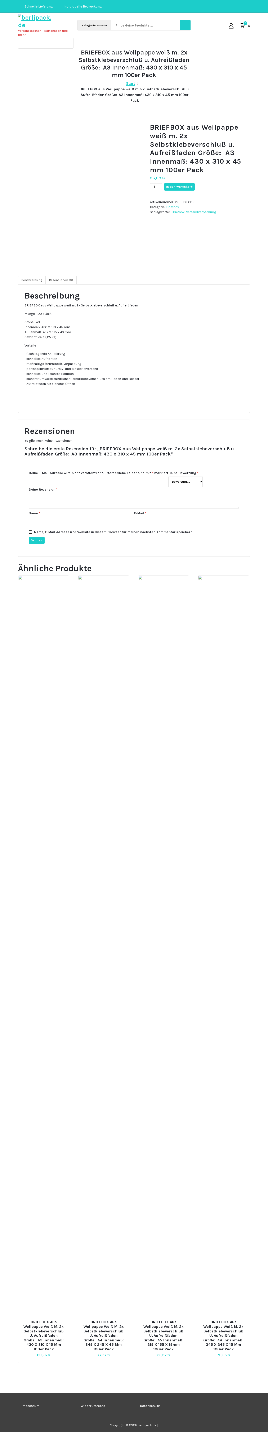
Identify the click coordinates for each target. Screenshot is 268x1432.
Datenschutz (150, 1406)
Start (130, 83)
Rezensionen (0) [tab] (61, 280)
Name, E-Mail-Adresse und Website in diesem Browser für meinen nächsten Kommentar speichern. (113, 532)
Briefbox (172, 207)
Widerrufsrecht (93, 1406)
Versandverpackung (201, 212)
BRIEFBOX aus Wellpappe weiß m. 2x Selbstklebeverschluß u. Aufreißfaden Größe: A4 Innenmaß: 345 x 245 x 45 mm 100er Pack (104, 1335)
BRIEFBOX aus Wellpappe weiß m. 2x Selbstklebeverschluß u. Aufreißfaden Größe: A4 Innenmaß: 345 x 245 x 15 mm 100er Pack (223, 1335)
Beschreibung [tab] (31, 280)
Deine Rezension (43, 489)
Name (34, 513)
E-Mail (140, 513)
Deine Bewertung (183, 473)
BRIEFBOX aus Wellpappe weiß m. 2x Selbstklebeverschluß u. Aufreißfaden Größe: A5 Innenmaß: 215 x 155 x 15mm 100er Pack (163, 1335)
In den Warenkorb (179, 186)
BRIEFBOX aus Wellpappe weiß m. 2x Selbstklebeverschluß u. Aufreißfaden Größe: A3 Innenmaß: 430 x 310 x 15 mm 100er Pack (43, 1335)
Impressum (30, 1406)
